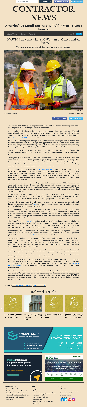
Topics (23, 34)
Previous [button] (1, 308)
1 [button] (19, 324)
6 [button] (32, 324)
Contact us (63, 397)
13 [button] (50, 324)
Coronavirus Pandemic (40, 397)
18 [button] (62, 324)
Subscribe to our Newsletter (69, 391)
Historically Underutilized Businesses (17, 395)
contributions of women (20, 137)
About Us (32, 34)
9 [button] (40, 324)
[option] (13, 307)
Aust (35, 204)
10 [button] (42, 324)
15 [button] (55, 324)
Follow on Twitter (78, 1)
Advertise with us (65, 395)
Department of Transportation (43, 401)
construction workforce (45, 169)
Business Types (11, 34)
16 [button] (57, 324)
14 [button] (52, 324)
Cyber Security (38, 399)
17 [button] (60, 324)
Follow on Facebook (62, 1)
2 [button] (22, 324)
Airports (36, 389)
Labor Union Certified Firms (15, 397)
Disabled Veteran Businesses (15, 389)
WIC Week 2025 (26, 221)
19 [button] (65, 324)
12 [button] (47, 324)
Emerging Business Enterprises (16, 393)
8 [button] (37, 324)
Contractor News (43, 13)
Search (79, 34)
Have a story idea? (66, 393)
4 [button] (27, 324)
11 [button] (45, 324)
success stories (32, 235)
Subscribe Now (45, 1)
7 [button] (34, 324)
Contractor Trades (39, 395)
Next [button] (85, 308)
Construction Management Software (44, 393)
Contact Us (70, 34)
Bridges (35, 391)
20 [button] (68, 324)
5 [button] (29, 324)
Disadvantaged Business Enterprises (17, 391)
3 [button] (24, 324)
